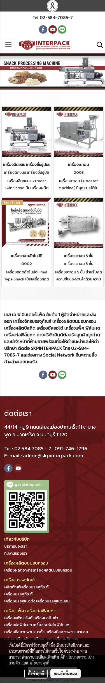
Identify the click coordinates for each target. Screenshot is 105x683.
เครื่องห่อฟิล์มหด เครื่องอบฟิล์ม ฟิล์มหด (36, 625)
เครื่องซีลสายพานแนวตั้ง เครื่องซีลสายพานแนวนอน (46, 632)
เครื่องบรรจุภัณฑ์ (18, 594)
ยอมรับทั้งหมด (65, 673)
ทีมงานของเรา (15, 553)
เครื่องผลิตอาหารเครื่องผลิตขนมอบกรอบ (38, 570)
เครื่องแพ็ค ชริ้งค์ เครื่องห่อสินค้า (31, 618)
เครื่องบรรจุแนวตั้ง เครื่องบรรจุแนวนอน (36, 601)
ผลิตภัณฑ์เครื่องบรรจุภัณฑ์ (26, 587)
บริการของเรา (15, 546)
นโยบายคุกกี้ (39, 662)
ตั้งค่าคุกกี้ (36, 673)
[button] (98, 45)
